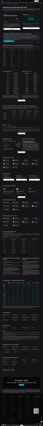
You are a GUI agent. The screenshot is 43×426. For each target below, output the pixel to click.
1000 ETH (5, 252)
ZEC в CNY (16, 218)
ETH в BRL (16, 209)
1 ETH (4, 242)
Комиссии (27, 414)
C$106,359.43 (18, 284)
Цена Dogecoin (19, 418)
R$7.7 (37, 288)
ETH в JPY (35, 205)
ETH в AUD (35, 202)
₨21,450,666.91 (23, 284)
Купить (33, 52)
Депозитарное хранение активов (28, 409)
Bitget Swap (11, 418)
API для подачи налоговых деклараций (29, 416)
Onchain (11, 401)
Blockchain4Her (4, 415)
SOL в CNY (35, 218)
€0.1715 (13, 300)
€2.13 (13, 293)
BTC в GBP (16, 163)
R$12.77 (37, 293)
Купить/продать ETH (21, 100)
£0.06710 (33, 295)
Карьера (3, 401)
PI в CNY (6, 225)
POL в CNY (7, 221)
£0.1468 (33, 300)
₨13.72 (22, 302)
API (10, 412)
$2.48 (8, 293)
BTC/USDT (32, 2)
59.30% (11, 2)
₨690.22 (23, 293)
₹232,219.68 (28, 286)
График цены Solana (20, 409)
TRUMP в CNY (7, 218)
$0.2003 (9, 300)
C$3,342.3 (18, 286)
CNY (21, 425)
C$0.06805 (18, 302)
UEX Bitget (3, 409)
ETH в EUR (7, 205)
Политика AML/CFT (36, 403)
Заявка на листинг (28, 403)
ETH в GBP (7, 209)
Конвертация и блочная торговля (12, 404)
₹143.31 (28, 288)
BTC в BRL (35, 163)
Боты (10, 411)
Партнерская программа (28, 405)
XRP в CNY (26, 218)
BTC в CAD (26, 163)
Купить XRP (19, 402)
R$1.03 (37, 300)
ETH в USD (26, 202)
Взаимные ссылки (4, 410)
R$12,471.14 (37, 286)
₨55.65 (22, 300)
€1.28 (13, 288)
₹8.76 (27, 295)
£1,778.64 (33, 286)
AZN (5, 425)
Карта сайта (3, 416)
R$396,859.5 (37, 284)
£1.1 (32, 288)
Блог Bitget (3, 403)
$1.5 (8, 288)
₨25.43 (22, 295)
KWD (34, 425)
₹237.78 (28, 293)
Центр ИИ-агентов (12, 413)
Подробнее (38, 185)
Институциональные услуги (29, 406)
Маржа (11, 405)
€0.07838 (13, 295)
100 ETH (4, 249)
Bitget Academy (4, 402)
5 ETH (4, 244)
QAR (18, 425)
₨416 (22, 288)
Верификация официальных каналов (29, 400)
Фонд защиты (3, 408)
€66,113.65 (13, 284)
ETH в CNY (16, 202)
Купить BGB (19, 403)
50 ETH (4, 247)
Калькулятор (19, 410)
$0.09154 (9, 295)
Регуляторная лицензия (36, 402)
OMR (8, 425)
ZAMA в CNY (17, 225)
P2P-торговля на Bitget (5, 127)
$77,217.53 (9, 284)
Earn (10, 406)
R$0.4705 (37, 295)
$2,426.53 (9, 286)
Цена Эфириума (20, 408)
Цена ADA (19, 415)
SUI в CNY (35, 221)
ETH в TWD (7, 202)
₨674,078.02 (23, 286)
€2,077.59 (13, 286)
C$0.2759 (18, 300)
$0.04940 (9, 302)
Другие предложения (21, 133)
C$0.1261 (18, 295)
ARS (16, 425)
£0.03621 (33, 302)
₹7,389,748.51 (28, 284)
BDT (26, 425)
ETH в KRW (26, 205)
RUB (37, 425)
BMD (29, 425)
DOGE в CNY (17, 221)
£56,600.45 (33, 284)
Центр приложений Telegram (13, 419)
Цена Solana (19, 416)
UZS (24, 425)
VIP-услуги (27, 404)
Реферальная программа (28, 413)
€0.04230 (13, 302)
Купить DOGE (19, 401)
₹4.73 (27, 302)
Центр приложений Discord (13, 420)
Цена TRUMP (19, 417)
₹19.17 (28, 300)
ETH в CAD (16, 205)
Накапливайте (26, 2)
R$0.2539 (37, 302)
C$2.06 (17, 288)
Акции (10, 402)
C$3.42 (17, 293)
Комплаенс (35, 401)
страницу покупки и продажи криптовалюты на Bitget (15, 37)
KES (13, 425)
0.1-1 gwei (18, 2)
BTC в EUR (7, 163)
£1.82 (32, 293)
